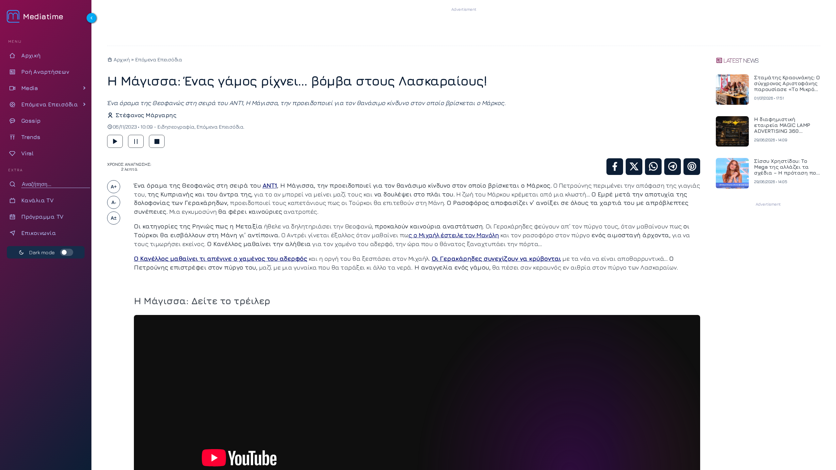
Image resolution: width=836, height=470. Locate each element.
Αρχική (121, 59)
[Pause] (136, 141)
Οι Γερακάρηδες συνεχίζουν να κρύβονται (496, 258)
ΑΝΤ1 (270, 185)
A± (114, 218)
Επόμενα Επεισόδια (158, 59)
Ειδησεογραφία (176, 127)
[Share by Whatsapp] (653, 166)
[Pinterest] (691, 166)
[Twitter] (634, 166)
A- (113, 202)
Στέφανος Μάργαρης (146, 115)
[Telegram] (672, 166)
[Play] (115, 141)
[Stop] (157, 141)
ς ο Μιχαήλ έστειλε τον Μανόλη (454, 235)
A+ (114, 186)
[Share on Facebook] (614, 166)
